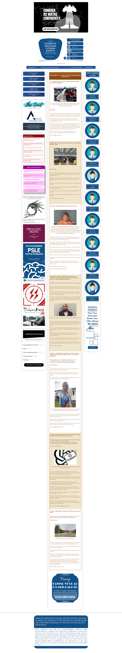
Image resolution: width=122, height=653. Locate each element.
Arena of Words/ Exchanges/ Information (50, 67)
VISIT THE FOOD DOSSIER (34, 365)
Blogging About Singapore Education (33, 89)
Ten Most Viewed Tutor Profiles (34, 94)
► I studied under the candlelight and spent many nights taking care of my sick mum (33, 183)
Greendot (25, 360)
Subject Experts (32, 67)
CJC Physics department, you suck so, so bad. (33, 147)
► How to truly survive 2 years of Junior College (32, 186)
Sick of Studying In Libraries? (34, 73)
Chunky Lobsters (27, 356)
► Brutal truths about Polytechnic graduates (31, 179)
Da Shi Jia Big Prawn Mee (30, 352)
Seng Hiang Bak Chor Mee (30, 345)
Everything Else (88, 67)
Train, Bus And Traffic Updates (34, 84)
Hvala (24, 348)
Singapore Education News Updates (33, 78)
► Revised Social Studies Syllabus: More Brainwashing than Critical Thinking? (31, 191)
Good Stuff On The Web (76, 67)
